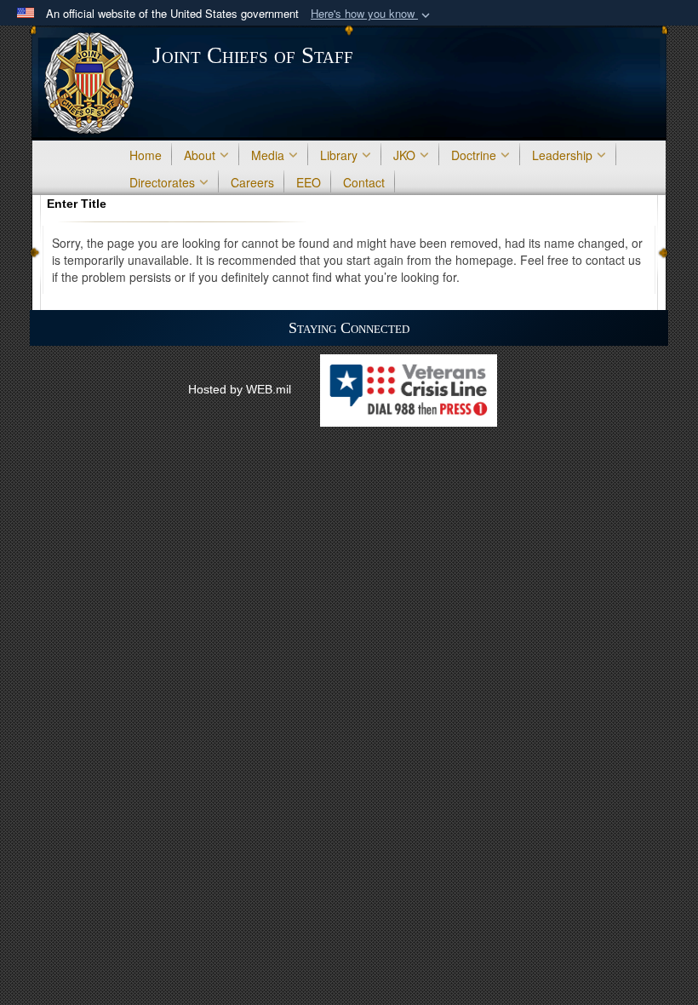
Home (145, 155)
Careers (252, 182)
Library (339, 155)
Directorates (162, 182)
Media (267, 155)
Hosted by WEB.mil (239, 389)
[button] (372, 14)
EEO (308, 182)
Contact (364, 182)
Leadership (562, 155)
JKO (404, 155)
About (199, 155)
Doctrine (473, 155)
